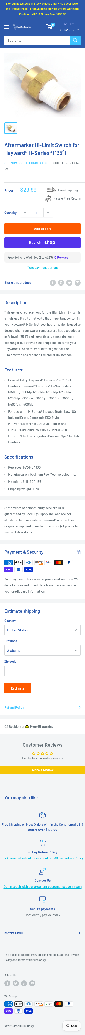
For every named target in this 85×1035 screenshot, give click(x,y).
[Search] (75, 40)
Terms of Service (28, 960)
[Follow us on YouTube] (32, 983)
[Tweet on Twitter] (69, 282)
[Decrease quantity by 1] (25, 212)
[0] (49, 26)
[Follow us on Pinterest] (24, 983)
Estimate (18, 688)
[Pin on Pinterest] (61, 282)
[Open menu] (6, 27)
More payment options (42, 267)
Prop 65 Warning (41, 726)
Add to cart (42, 228)
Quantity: (11, 213)
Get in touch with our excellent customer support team (43, 886)
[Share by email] (78, 282)
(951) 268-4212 (69, 30)
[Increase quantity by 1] (48, 212)
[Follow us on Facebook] (7, 983)
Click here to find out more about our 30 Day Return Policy (42, 858)
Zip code (10, 661)
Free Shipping (68, 190)
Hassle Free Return (67, 198)
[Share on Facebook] (53, 282)
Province (10, 641)
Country (10, 620)
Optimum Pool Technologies (25, 163)
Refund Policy (14, 707)
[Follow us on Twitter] (16, 983)
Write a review (42, 770)
